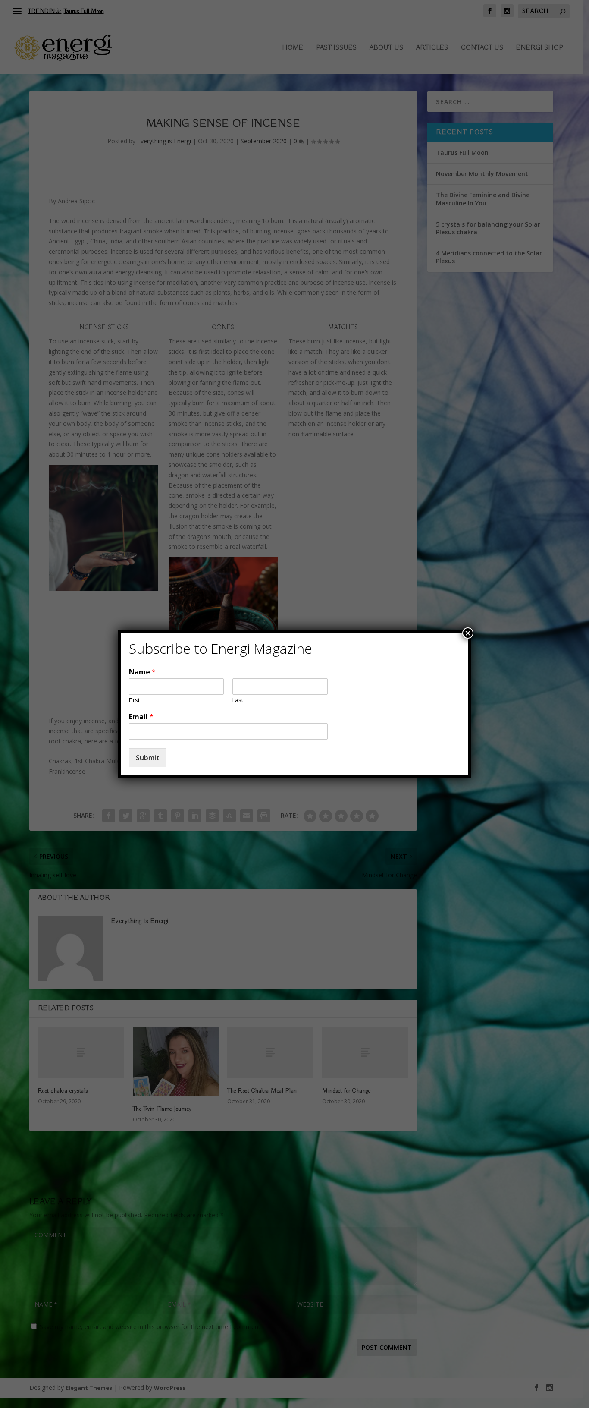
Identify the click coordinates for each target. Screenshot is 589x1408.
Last (237, 700)
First (134, 700)
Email (141, 716)
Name (142, 672)
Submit (148, 757)
